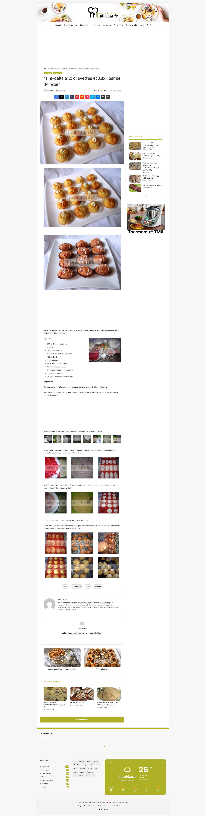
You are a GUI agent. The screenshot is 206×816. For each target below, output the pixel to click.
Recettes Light (131, 25)
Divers (44, 787)
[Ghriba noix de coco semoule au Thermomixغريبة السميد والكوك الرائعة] (135, 166)
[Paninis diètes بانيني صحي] (82, 694)
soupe (75, 772)
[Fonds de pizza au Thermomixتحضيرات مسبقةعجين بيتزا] (55, 694)
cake (66, 586)
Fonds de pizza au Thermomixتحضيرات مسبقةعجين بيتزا (54, 704)
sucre (82, 772)
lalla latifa (50, 91)
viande (88, 776)
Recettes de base (70, 25)
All (74, 761)
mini (88, 586)
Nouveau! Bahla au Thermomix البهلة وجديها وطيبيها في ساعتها (151, 145)
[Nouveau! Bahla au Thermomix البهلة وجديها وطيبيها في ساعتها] (135, 146)
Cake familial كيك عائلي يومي (152, 185)
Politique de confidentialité (107, 806)
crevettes (77, 586)
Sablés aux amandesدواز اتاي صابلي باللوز (151, 177)
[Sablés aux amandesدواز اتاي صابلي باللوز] (135, 179)
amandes (81, 761)
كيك (94, 776)
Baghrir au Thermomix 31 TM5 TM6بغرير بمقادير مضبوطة (107, 703)
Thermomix (118, 25)
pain (98, 765)
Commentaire (82, 720)
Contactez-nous (122, 806)
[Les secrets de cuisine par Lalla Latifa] (103, 12)
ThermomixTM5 (78, 776)
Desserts (106, 25)
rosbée (98, 586)
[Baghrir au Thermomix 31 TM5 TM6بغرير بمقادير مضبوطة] (109, 694)
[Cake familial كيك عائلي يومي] (135, 188)
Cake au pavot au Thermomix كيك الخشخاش (151, 154)
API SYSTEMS (123, 802)
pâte (96, 768)
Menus (95, 25)
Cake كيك (95, 761)
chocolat (76, 765)
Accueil (58, 25)
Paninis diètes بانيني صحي (79, 702)
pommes (82, 768)
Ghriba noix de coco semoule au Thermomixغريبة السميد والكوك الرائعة (151, 166)
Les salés (63, 68)
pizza (75, 768)
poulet (90, 768)
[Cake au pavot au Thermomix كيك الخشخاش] (135, 156)
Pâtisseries (84, 25)
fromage (84, 765)
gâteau (92, 765)
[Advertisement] (103, 46)
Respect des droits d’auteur (87, 806)
